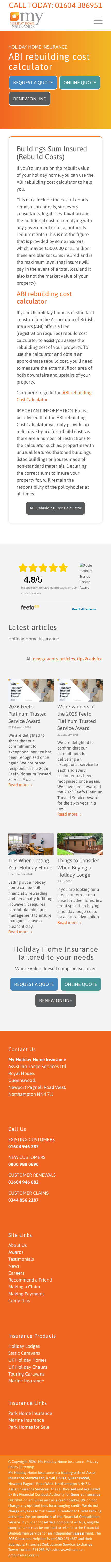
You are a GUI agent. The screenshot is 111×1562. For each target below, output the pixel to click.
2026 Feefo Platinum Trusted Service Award (27, 714)
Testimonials (21, 1259)
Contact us (19, 1300)
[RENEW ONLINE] (29, 93)
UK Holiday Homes (27, 1360)
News (13, 1266)
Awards (15, 1252)
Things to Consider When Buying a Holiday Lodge (78, 867)
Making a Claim (24, 1286)
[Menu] (96, 20)
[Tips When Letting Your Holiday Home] (30, 844)
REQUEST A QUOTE (33, 82)
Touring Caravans (26, 1374)
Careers (16, 1273)
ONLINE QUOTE (80, 82)
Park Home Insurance (30, 1413)
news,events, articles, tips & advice (68, 658)
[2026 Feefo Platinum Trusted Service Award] (30, 690)
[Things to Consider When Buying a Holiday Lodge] (79, 844)
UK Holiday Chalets (27, 1367)
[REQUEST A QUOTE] (33, 77)
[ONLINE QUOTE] (80, 77)
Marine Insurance (26, 1380)
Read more (18, 784)
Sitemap (27, 1467)
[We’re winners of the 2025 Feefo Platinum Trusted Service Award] (79, 690)
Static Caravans (24, 1353)
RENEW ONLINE (29, 98)
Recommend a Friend (30, 1280)
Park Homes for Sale (29, 1427)
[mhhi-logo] (46, 20)
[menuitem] (96, 20)
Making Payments (26, 1293)
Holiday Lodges (24, 1346)
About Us (17, 1245)
